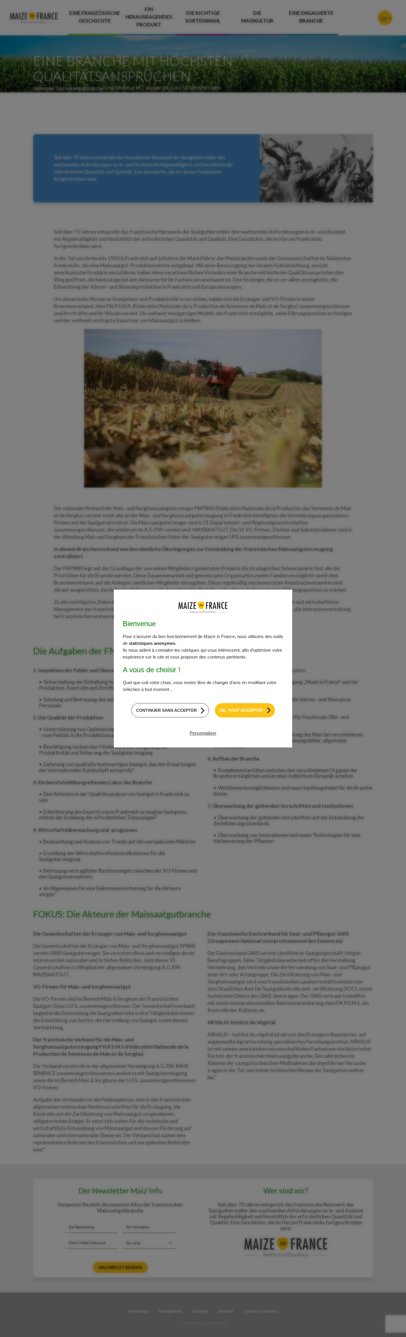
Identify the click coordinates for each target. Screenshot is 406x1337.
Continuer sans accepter (166, 710)
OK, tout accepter (241, 710)
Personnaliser (203, 733)
